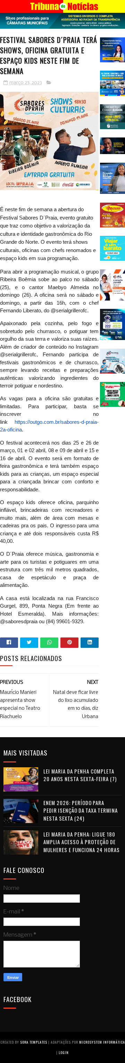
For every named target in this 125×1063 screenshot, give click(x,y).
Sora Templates (33, 1042)
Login (64, 1052)
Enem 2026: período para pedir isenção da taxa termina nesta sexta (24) (80, 810)
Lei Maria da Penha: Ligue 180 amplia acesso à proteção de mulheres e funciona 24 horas (81, 842)
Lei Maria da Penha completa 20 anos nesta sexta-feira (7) (80, 775)
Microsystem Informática (102, 1042)
